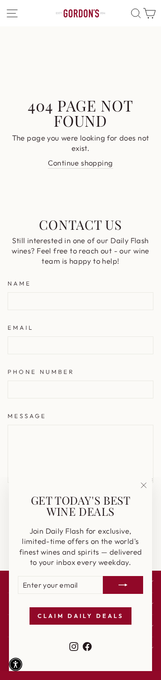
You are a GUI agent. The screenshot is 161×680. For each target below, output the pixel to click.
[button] (15, 664)
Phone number (41, 371)
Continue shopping (80, 162)
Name (19, 283)
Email (21, 327)
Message (27, 415)
